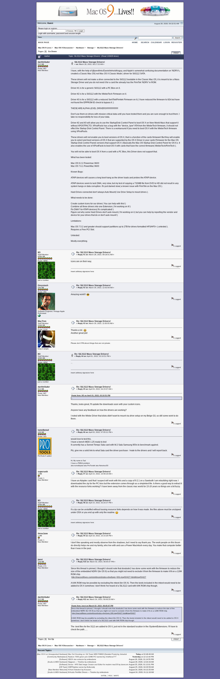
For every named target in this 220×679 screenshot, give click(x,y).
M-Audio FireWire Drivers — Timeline (82, 672)
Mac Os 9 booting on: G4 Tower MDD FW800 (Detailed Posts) (92, 654)
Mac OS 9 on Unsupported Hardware (52, 654)
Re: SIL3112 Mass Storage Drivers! (93, 252)
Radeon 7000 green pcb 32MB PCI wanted (85, 657)
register (54, 28)
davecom (124, 664)
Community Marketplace (57, 657)
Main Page (43, 42)
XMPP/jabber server (76, 667)
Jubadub (123, 654)
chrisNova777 (111, 657)
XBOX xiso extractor (76, 659)
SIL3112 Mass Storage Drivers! (89, 62)
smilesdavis (91, 659)
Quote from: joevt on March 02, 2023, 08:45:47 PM (92, 606)
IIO (39, 252)
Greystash (43, 285)
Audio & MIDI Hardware (57, 662)
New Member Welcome (58, 670)
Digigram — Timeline (76, 662)
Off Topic (63, 667)
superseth (43, 471)
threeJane (43, 533)
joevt (40, 559)
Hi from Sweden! (74, 670)
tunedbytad (43, 430)
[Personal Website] (39, 316)
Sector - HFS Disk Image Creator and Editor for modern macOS (93, 664)
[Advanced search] (136, 38)
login (46, 28)
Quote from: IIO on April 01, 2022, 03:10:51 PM (90, 395)
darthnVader (44, 62)
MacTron (42, 321)
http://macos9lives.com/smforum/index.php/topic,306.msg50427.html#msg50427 (108, 577)
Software (63, 659)
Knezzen (87, 670)
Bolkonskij (91, 667)
